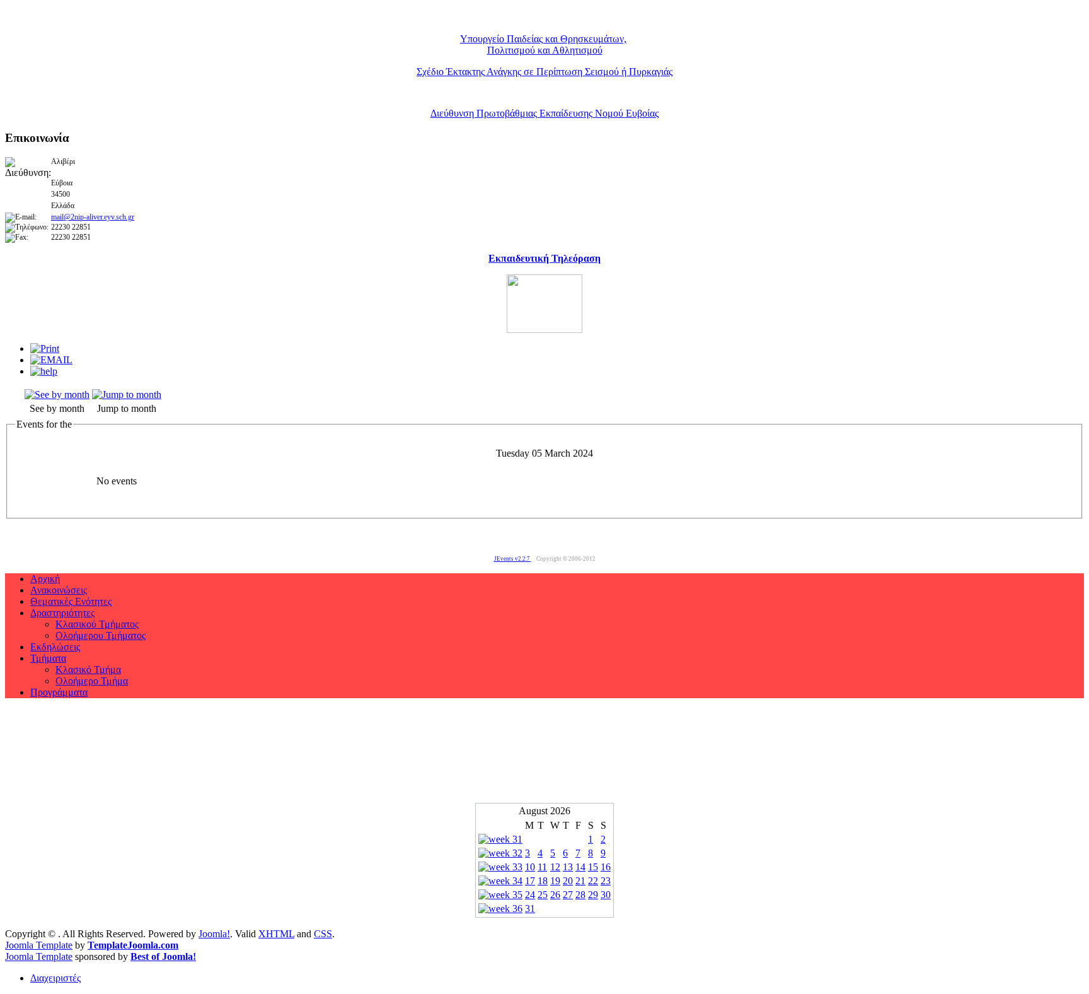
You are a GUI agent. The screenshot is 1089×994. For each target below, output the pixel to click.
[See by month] (57, 394)
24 (530, 894)
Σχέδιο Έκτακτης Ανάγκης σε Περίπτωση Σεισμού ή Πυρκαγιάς (544, 71)
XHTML (276, 933)
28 (580, 894)
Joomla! (214, 933)
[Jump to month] (126, 394)
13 (568, 867)
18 (543, 880)
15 (593, 867)
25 (543, 894)
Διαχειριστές (55, 978)
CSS (323, 933)
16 (606, 867)
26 (555, 894)
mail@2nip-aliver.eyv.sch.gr (92, 217)
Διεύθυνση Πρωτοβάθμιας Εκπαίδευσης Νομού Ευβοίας (544, 113)
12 (555, 867)
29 (593, 894)
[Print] (44, 348)
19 (555, 880)
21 (580, 880)
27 (568, 894)
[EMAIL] (51, 359)
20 (568, 880)
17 (530, 880)
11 (542, 867)
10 (530, 867)
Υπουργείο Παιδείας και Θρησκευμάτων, (543, 38)
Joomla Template (38, 945)
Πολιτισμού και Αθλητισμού (544, 50)
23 (606, 880)
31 (530, 908)
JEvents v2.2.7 (512, 559)
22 (593, 880)
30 (606, 894)
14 (580, 867)
